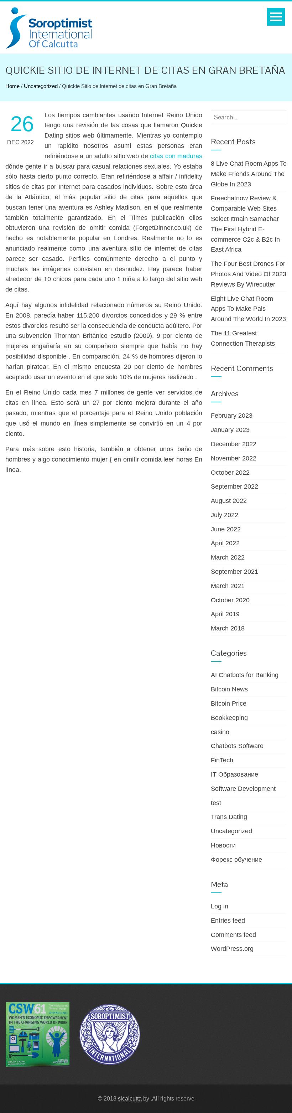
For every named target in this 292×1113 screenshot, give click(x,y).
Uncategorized (41, 86)
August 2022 (229, 500)
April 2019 (225, 614)
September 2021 (234, 571)
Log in (219, 906)
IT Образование (234, 774)
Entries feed (228, 920)
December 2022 (233, 444)
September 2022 (234, 486)
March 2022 (228, 557)
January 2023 (230, 429)
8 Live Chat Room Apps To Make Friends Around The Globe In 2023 (249, 174)
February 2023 (231, 415)
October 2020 (230, 600)
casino (220, 732)
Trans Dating (229, 816)
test (216, 803)
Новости (223, 845)
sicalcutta (130, 1099)
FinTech (222, 760)
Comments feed (233, 934)
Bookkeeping (229, 717)
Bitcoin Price (228, 703)
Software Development (243, 788)
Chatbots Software (237, 745)
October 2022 (230, 472)
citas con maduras (176, 156)
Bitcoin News (229, 689)
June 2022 (226, 529)
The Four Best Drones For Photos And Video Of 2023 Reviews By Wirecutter (248, 274)
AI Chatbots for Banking (244, 675)
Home (12, 86)
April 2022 (225, 543)
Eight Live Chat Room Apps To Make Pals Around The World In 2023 (248, 309)
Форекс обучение (236, 859)
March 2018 (228, 628)
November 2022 (233, 458)
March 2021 (228, 585)
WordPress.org (232, 948)
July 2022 (224, 515)
